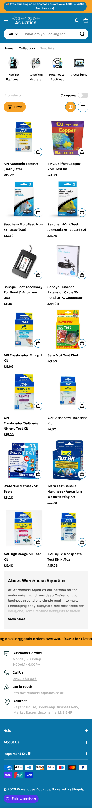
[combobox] (46, 34)
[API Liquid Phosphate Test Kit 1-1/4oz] (67, 528)
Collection (27, 48)
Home (8, 48)
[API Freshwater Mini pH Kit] (24, 329)
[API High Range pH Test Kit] (24, 528)
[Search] (82, 34)
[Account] (76, 20)
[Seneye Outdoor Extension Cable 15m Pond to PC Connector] (67, 261)
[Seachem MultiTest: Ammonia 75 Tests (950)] (67, 199)
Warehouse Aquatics (33, 789)
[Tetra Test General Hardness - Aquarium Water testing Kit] (67, 460)
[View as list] (83, 107)
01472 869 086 (25, 679)
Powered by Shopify (68, 789)
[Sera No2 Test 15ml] (67, 329)
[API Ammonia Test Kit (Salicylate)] (24, 138)
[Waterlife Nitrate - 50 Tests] (24, 460)
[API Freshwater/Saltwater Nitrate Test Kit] (24, 392)
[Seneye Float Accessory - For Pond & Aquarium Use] (24, 261)
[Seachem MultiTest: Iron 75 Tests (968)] (24, 199)
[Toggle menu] (6, 20)
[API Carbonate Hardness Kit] (67, 392)
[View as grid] (70, 107)
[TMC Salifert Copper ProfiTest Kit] (67, 138)
